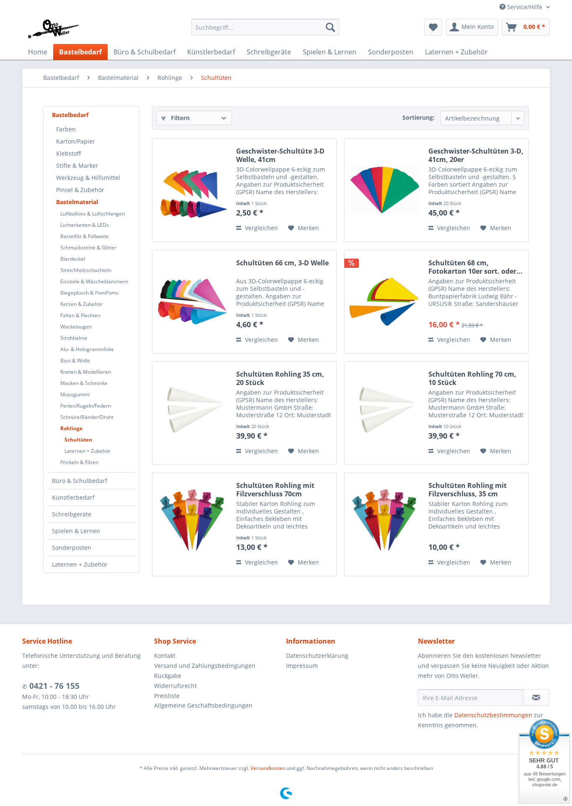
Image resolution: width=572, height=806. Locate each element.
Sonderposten (71, 548)
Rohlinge (71, 428)
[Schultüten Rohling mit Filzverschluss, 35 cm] (384, 524)
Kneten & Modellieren (85, 371)
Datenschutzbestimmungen (493, 715)
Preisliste (167, 696)
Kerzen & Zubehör (81, 304)
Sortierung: (418, 117)
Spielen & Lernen (76, 531)
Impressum (302, 666)
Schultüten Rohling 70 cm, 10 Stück (472, 378)
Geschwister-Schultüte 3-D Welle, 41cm (280, 155)
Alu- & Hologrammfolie (87, 349)
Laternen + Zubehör (87, 450)
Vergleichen (260, 228)
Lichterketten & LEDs (84, 224)
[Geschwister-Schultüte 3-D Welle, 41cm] (192, 190)
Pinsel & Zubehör (80, 190)
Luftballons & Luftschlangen (92, 213)
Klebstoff (68, 153)
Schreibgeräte (71, 514)
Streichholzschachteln (85, 270)
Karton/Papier (75, 141)
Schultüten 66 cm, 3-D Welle (282, 263)
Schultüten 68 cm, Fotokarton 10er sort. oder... (475, 267)
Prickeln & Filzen (79, 462)
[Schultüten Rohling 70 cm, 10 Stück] (384, 413)
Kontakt (164, 656)
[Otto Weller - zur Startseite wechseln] (53, 29)
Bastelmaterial (77, 202)
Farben (66, 129)
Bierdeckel (72, 258)
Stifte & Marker (77, 165)
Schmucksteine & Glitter (88, 247)
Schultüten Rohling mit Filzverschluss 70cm (275, 489)
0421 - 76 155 (53, 685)
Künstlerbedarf (73, 497)
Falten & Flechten (80, 315)
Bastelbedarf (70, 115)
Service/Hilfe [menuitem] (524, 7)
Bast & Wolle (75, 360)
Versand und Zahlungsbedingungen (204, 666)
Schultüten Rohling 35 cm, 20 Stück (280, 378)
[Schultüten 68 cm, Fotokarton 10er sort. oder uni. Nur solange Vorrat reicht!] (384, 302)
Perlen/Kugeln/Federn (85, 405)
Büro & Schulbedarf (79, 481)
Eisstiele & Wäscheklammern (94, 281)
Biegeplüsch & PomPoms (89, 292)
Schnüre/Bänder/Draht (86, 417)
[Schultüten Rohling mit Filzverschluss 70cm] (192, 524)
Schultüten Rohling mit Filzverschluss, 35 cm (467, 489)
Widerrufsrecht (175, 686)
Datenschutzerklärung (317, 656)
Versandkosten (267, 768)
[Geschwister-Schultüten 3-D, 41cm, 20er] (384, 190)
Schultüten (78, 439)
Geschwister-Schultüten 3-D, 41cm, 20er (475, 155)
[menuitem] (265, 27)
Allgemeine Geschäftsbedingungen (203, 705)
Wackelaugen (76, 326)
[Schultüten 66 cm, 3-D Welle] (192, 302)
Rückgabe (167, 676)
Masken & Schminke (84, 383)
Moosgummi (75, 394)
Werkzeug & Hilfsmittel (88, 178)
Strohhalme (74, 337)
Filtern (179, 118)
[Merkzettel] (433, 27)
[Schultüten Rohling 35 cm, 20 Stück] (192, 413)
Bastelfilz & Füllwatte (84, 236)
